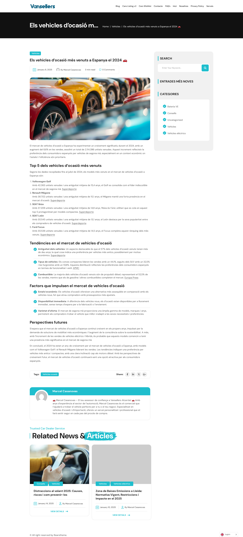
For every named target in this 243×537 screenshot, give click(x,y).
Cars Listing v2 (129, 6)
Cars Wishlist (145, 6)
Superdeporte (69, 189)
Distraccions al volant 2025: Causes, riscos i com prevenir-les (58, 493)
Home (106, 26)
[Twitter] (138, 374)
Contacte (158, 6)
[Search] (205, 68)
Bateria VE (172, 106)
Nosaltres (183, 6)
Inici (175, 6)
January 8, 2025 (44, 69)
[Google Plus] (144, 374)
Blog (118, 6)
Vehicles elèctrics (176, 133)
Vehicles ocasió (50, 374)
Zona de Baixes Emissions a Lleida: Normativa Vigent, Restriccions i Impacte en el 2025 (119, 494)
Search (166, 58)
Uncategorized (175, 119)
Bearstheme (60, 535)
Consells (171, 113)
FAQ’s (167, 6)
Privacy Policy (197, 6)
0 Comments (108, 69)
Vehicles (116, 26)
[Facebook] (127, 374)
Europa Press (131, 277)
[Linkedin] (133, 374)
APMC (76, 268)
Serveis (209, 6)
